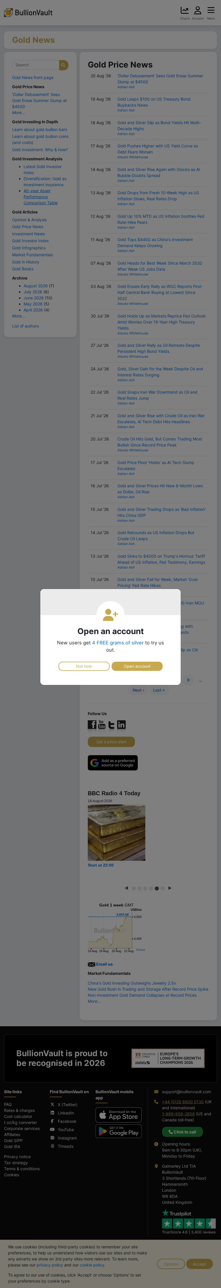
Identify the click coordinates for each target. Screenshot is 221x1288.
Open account (137, 666)
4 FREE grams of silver (118, 643)
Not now (84, 666)
